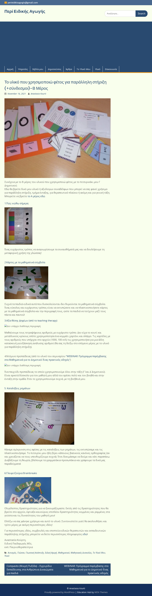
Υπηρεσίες (23, 69)
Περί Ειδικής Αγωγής (24, 11)
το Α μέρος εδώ (36, 196)
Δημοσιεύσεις (54, 69)
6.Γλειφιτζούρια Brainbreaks (20, 473)
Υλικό (97, 69)
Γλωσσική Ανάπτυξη (35, 552)
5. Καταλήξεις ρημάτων (17, 388)
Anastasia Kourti (38, 93)
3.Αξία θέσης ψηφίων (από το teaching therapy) (30, 320)
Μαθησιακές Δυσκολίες (81, 552)
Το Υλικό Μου (83, 69)
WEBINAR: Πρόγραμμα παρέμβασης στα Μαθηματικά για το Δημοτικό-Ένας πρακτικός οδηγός (86, 569)
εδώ (85, 534)
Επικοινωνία (111, 69)
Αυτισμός (12, 552)
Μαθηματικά (63, 552)
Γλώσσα (20, 552)
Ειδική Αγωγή (51, 552)
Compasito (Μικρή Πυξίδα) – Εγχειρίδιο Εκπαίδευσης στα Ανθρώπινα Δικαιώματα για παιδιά (30, 569)
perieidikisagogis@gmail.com (23, 2)
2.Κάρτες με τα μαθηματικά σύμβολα (24, 262)
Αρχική (10, 69)
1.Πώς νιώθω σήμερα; (16, 203)
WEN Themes (101, 592)
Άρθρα (69, 69)
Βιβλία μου (37, 69)
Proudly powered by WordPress (59, 592)
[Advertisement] (75, 44)
